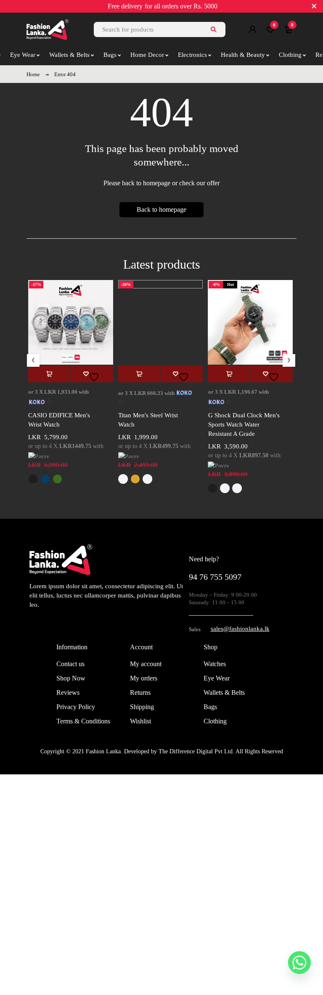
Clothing (215, 721)
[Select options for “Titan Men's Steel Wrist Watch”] (139, 373)
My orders (143, 678)
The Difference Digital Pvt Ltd (196, 751)
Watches (215, 663)
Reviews (67, 692)
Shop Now (70, 678)
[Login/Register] (252, 29)
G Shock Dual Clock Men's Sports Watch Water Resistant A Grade (244, 424)
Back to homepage (161, 209)
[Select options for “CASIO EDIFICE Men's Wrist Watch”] (49, 373)
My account (146, 663)
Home (33, 74)
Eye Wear (217, 678)
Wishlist (140, 721)
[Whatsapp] (299, 962)
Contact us (70, 663)
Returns (140, 692)
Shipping (142, 706)
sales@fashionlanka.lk (240, 628)
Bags (210, 706)
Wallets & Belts (224, 692)
